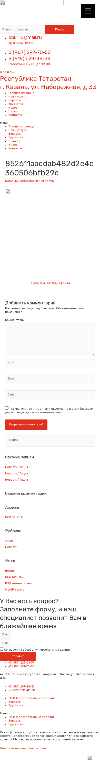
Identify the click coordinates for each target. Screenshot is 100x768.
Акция (9, 541)
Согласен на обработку (37, 649)
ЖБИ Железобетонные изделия (31, 698)
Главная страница (21, 93)
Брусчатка (15, 104)
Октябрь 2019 (14, 517)
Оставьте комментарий (21, 181)
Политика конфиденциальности (23, 748)
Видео (13, 111)
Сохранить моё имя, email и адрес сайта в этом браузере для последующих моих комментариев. (49, 410)
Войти (9, 570)
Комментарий (15, 320)
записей (14, 577)
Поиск (59, 29)
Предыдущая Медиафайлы (50, 283)
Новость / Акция (16, 467)
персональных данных (54, 649)
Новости (14, 107)
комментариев (19, 583)
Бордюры (14, 100)
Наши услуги (17, 96)
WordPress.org (15, 589)
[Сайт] (50, 396)
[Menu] (88, 11)
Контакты (15, 115)
